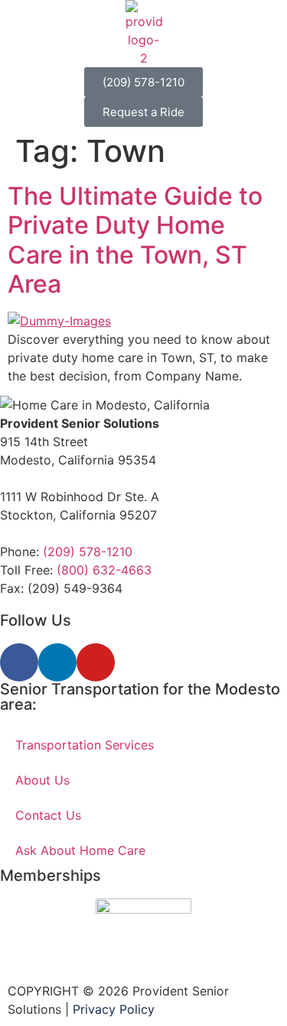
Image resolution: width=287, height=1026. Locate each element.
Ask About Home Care (80, 850)
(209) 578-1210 (87, 551)
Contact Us (48, 815)
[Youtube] (96, 662)
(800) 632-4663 (104, 570)
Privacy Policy (114, 1009)
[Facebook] (19, 662)
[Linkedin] (57, 662)
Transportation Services (84, 745)
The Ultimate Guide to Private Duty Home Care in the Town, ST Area (135, 240)
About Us (42, 780)
